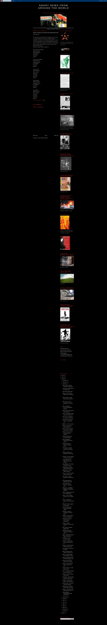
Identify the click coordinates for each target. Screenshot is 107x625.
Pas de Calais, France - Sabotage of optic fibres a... (67, 403)
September (65, 596)
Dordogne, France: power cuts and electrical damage (67, 433)
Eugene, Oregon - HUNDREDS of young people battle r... (67, 593)
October (64, 383)
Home (46, 135)
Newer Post (35, 135)
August (64, 598)
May (64, 603)
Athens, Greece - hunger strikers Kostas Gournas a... (67, 399)
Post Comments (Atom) (43, 137)
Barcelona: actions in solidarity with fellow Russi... (66, 445)
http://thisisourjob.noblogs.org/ (66, 355)
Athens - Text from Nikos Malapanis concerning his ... (67, 394)
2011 (63, 377)
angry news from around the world (53, 6)
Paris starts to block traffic (67, 391)
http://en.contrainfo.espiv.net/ (66, 351)
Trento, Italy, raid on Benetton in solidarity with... (67, 485)
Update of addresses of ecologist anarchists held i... (67, 453)
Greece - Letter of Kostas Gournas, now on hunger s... (67, 496)
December (65, 380)
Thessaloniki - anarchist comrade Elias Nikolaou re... (67, 449)
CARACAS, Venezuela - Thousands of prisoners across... (67, 532)
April (64, 605)
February (65, 609)
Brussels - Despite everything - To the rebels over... (67, 524)
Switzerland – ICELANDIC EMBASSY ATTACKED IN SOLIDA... (67, 489)
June (64, 602)
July (64, 600)
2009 (63, 612)
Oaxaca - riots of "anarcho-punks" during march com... (67, 565)
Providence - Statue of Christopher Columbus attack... (67, 512)
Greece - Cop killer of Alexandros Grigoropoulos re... (68, 501)
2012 (63, 375)
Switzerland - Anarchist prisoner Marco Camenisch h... (66, 520)
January (64, 610)
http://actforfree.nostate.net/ (65, 350)
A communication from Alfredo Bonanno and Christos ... (67, 461)
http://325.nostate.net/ (64, 348)
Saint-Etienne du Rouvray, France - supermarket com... (67, 421)
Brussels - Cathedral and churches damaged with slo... (67, 542)
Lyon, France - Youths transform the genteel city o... (67, 477)
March (64, 607)
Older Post (56, 135)
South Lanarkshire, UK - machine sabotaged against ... (67, 508)
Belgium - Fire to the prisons (68, 423)
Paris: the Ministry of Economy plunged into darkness (67, 407)
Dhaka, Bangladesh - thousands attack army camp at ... (67, 440)
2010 (63, 378)
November (65, 382)
